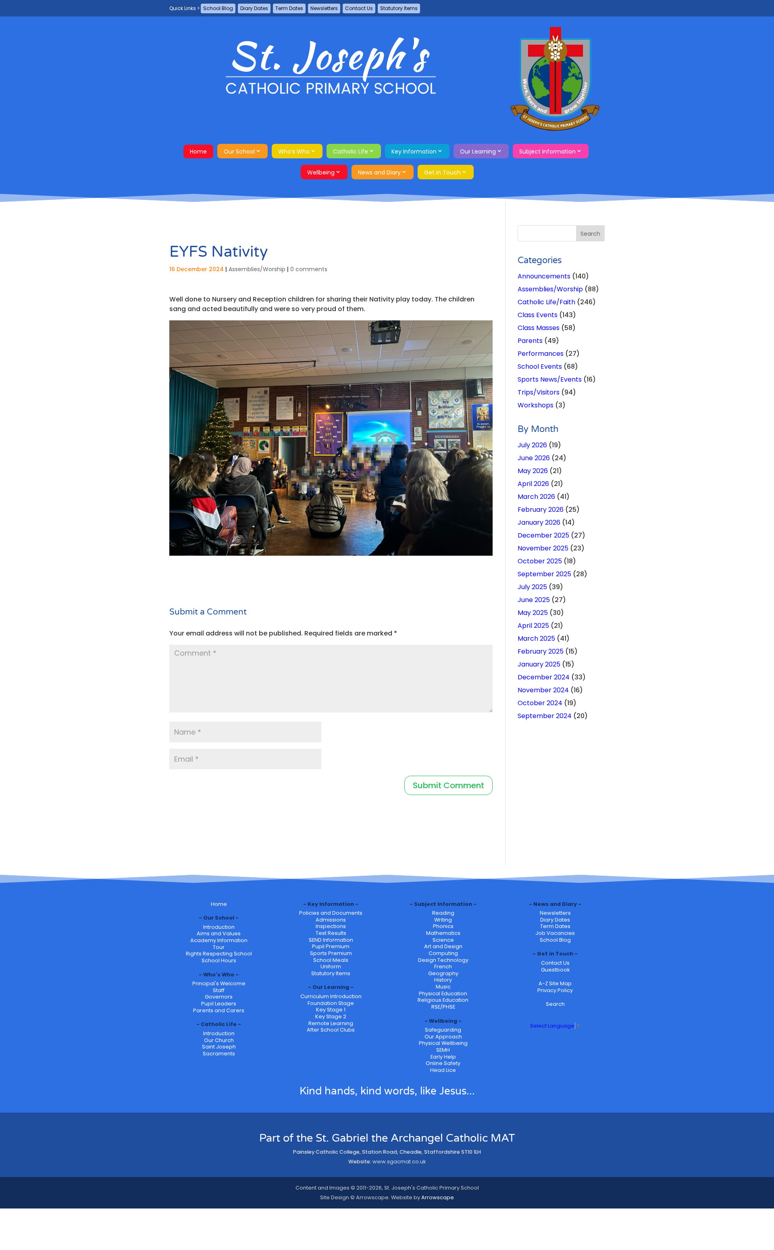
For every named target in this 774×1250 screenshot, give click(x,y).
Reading (443, 912)
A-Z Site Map (555, 983)
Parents (530, 340)
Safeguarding (443, 1029)
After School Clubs (331, 1029)
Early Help (443, 1056)
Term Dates (289, 8)
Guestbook (555, 969)
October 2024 (540, 703)
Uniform (330, 966)
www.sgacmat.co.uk (399, 1161)
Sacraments (219, 1053)
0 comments (308, 269)
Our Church (219, 1040)
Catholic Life (350, 151)
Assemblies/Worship (257, 269)
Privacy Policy (555, 990)
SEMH (443, 1050)
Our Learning (478, 151)
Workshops (535, 405)
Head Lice (443, 1070)
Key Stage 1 (330, 1009)
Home (198, 151)
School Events (540, 366)
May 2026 (533, 470)
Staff (219, 990)
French (443, 966)
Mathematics (443, 933)
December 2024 (544, 677)
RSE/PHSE (443, 1006)
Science (443, 939)
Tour (219, 947)
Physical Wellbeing (443, 1043)
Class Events (538, 315)
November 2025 (543, 548)
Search (555, 1004)
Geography (443, 973)
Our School (239, 151)
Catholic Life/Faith (546, 302)
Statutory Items (399, 8)
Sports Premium (331, 953)
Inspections (331, 926)
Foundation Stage (331, 1003)
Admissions (331, 919)
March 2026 (536, 496)
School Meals (330, 960)
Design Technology (443, 960)
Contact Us (359, 8)
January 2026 (539, 522)
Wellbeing (321, 172)
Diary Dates (254, 8)
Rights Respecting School (219, 953)
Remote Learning (330, 1023)
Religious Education (443, 1000)
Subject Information (547, 151)
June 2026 (534, 458)
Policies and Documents (330, 912)
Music (443, 986)
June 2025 (534, 599)
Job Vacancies (555, 933)
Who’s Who (294, 151)
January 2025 (539, 664)
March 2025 (536, 638)
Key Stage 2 (330, 1016)
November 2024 (543, 690)
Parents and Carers (218, 1010)
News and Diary (379, 172)
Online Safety (443, 1063)
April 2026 (533, 483)
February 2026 (541, 509)
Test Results (331, 933)
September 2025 (544, 574)
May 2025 (533, 612)
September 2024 (545, 716)
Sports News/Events (550, 379)
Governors (219, 996)
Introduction (219, 927)
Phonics (443, 926)
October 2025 (540, 561)
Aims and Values (219, 933)
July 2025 (532, 587)
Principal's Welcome (219, 983)
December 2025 (543, 535)
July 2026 (532, 445)
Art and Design (443, 946)
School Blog (218, 8)
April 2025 (533, 625)
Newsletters (324, 8)
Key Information (414, 151)
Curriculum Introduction (331, 996)
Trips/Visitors (539, 392)
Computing (443, 953)
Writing (443, 919)
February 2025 (541, 651)
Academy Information (219, 940)
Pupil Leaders (218, 1003)
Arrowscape (437, 1197)
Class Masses (539, 327)
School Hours (219, 960)
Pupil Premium (331, 946)
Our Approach (443, 1036)
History (443, 979)
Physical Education (443, 993)
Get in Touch (442, 172)
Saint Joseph (219, 1046)
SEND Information (331, 939)
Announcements (544, 276)
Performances (541, 353)
